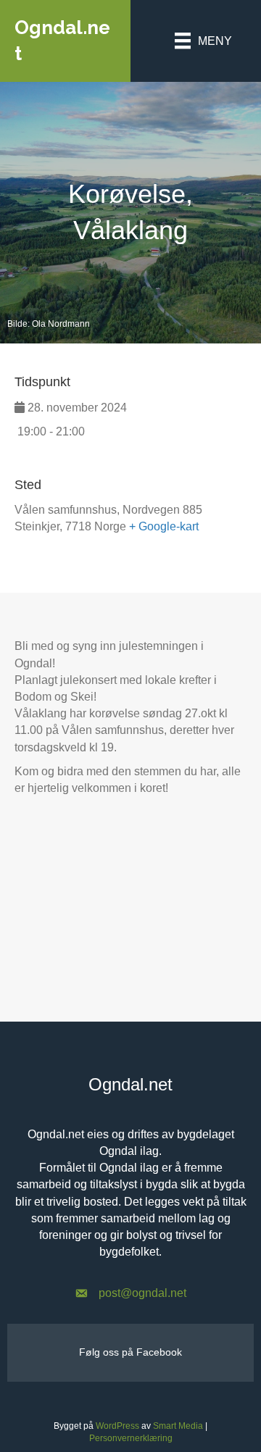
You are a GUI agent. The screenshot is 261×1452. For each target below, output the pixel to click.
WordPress (117, 1426)
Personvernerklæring (131, 1438)
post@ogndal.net (142, 1293)
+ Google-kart (164, 526)
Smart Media (178, 1426)
